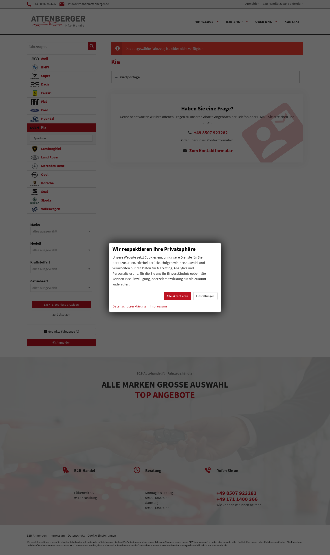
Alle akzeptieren (177, 296)
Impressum (158, 306)
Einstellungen (205, 296)
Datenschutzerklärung (129, 306)
